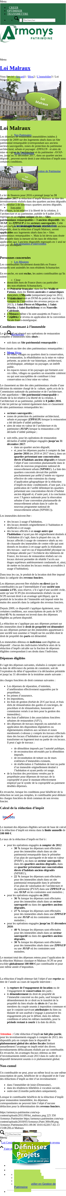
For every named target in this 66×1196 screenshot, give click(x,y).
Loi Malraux (15, 68)
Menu (3, 1)
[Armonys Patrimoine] (26, 41)
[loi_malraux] (31, 119)
